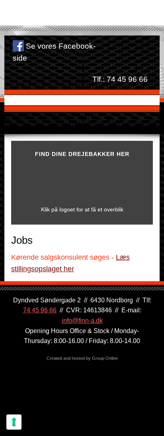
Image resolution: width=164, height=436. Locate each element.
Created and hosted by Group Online (82, 358)
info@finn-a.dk (82, 320)
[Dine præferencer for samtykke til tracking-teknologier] (13, 422)
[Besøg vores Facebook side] (18, 45)
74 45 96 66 (127, 79)
